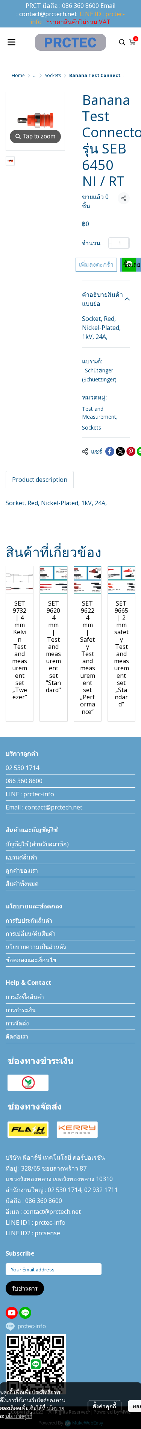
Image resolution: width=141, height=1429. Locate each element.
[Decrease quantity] (110, 243)
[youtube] (12, 1313)
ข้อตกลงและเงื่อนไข (31, 960)
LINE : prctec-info (30, 794)
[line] (25, 1313)
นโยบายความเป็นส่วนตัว (36, 947)
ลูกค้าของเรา (22, 870)
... (34, 75)
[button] (122, 42)
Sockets (53, 75)
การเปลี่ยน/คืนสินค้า (31, 933)
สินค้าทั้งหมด (22, 883)
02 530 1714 (22, 768)
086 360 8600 (80, 6)
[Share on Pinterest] (130, 451)
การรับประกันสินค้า (29, 920)
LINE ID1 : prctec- (30, 1222)
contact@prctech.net (48, 14)
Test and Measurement (100, 412)
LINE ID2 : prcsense (33, 1233)
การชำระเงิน (21, 1010)
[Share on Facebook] (109, 451)
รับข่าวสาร (25, 1288)
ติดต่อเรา (17, 1036)
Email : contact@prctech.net (44, 807)
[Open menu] (11, 42)
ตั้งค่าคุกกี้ (104, 1406)
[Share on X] (120, 451)
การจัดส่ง (17, 1023)
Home (18, 75)
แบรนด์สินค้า (21, 857)
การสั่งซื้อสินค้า (25, 997)
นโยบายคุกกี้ (18, 1415)
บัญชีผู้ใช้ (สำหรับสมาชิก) (37, 844)
